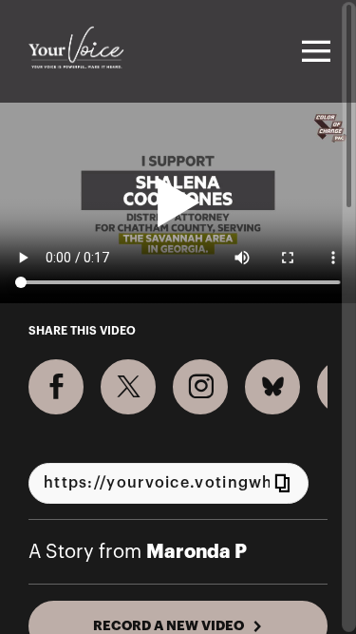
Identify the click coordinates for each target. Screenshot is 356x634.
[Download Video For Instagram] (200, 386)
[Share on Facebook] (56, 386)
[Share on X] (128, 386)
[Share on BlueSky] (272, 386)
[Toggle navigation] (313, 51)
